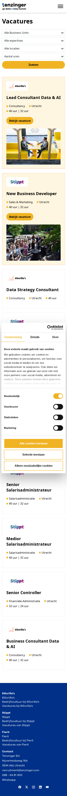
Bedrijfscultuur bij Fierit (17, 740)
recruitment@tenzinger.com (20, 770)
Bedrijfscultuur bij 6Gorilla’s (20, 702)
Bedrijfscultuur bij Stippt (18, 721)
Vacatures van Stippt (16, 725)
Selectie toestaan (33, 454)
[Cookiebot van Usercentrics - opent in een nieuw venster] (48, 327)
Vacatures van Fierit (15, 745)
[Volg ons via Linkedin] (40, 787)
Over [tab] (55, 337)
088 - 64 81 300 (12, 775)
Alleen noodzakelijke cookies (34, 465)
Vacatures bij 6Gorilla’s (17, 706)
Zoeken (33, 65)
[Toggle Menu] (60, 6)
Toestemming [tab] (13, 337)
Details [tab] (35, 337)
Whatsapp (9, 780)
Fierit (5, 736)
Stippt (6, 717)
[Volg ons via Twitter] (26, 787)
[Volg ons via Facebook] (19, 787)
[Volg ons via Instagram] (33, 787)
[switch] (58, 406)
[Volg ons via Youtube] (47, 787)
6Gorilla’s (8, 698)
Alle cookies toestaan (34, 443)
